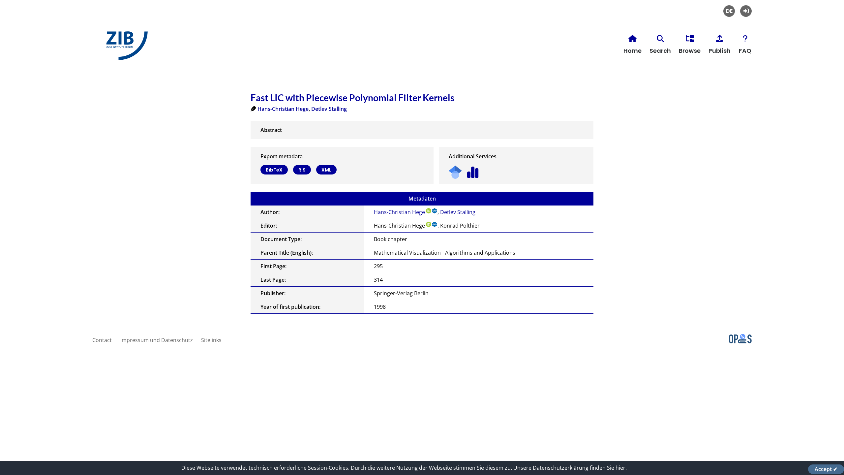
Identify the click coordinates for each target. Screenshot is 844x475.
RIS (302, 170)
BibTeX (274, 170)
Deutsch (729, 11)
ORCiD (428, 210)
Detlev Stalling (329, 108)
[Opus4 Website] (740, 341)
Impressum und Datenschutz (156, 340)
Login (746, 11)
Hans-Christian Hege (283, 108)
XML (326, 170)
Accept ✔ (826, 469)
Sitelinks (211, 340)
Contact (102, 340)
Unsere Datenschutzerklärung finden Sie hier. (570, 467)
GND (434, 210)
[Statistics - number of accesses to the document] (473, 170)
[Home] (125, 48)
